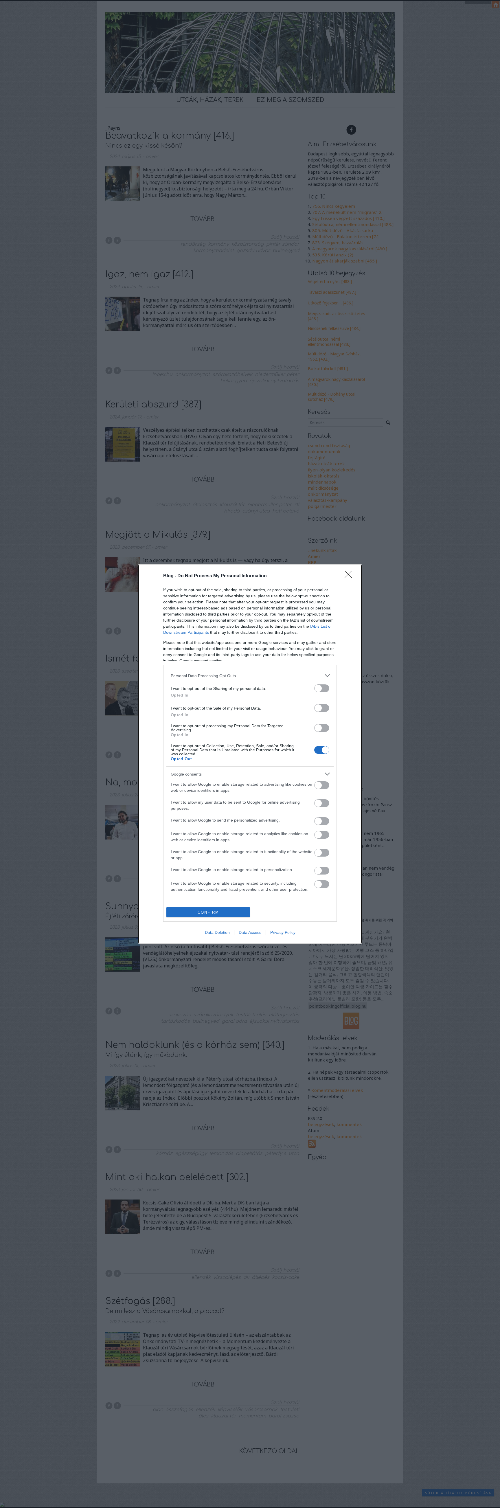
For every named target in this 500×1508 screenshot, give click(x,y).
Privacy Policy (282, 932)
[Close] (350, 576)
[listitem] (250, 676)
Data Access (250, 932)
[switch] (321, 688)
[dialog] (250, 754)
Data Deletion (217, 932)
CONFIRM (208, 912)
